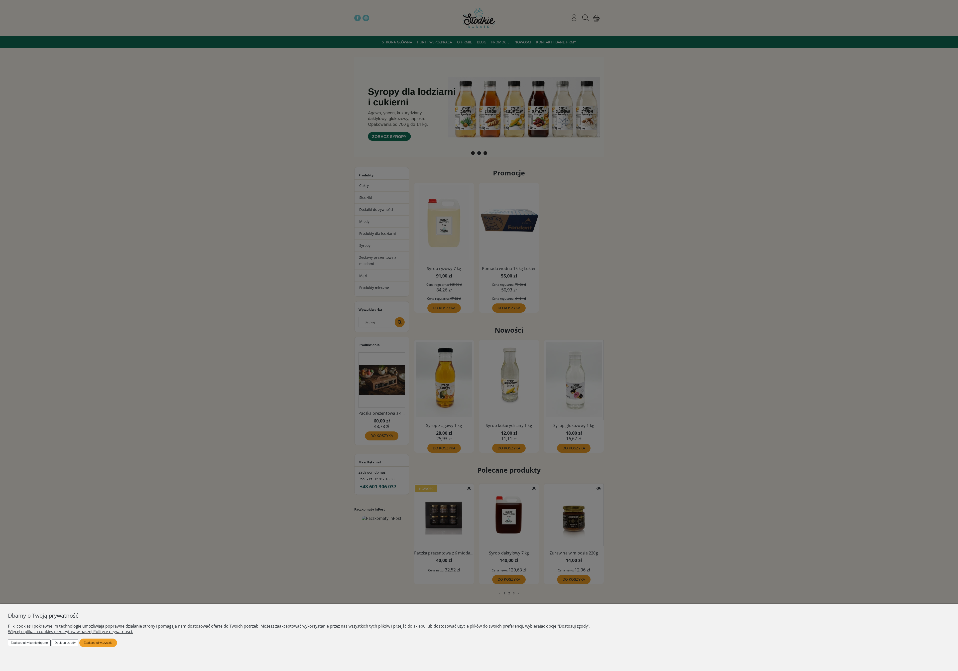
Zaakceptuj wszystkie (98, 643)
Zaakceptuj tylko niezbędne (29, 643)
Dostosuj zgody (65, 643)
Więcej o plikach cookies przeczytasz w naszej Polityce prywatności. (70, 631)
